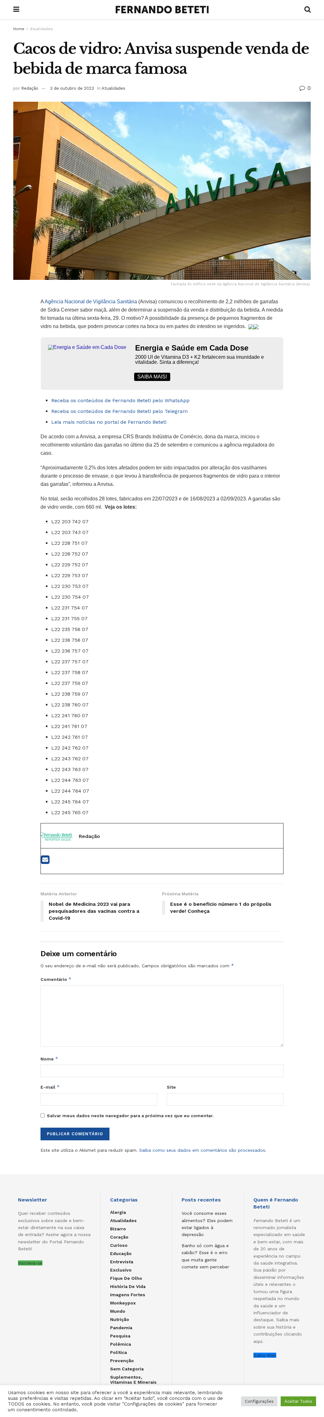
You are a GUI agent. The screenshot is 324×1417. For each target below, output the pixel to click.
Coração (119, 1237)
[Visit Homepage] (162, 9)
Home (18, 29)
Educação (121, 1253)
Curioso (119, 1245)
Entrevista (121, 1261)
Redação (29, 88)
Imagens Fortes (127, 1294)
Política (118, 1352)
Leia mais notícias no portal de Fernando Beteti (108, 422)
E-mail (50, 1087)
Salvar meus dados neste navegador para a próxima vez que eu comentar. (130, 1115)
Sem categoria (127, 1368)
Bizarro (118, 1228)
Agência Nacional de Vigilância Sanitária (91, 301)
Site (171, 1087)
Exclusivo (121, 1269)
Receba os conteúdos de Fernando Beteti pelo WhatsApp (120, 400)
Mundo (117, 1311)
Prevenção (122, 1360)
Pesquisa (120, 1335)
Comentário (56, 979)
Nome (49, 1059)
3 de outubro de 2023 (72, 88)
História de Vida (128, 1286)
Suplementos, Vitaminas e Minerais (133, 1380)
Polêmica (120, 1344)
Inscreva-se (30, 1263)
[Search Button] (307, 9)
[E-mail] (45, 862)
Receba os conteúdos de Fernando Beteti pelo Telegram (119, 411)
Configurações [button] (259, 1401)
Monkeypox (123, 1302)
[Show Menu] (16, 9)
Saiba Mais (264, 1355)
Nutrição (119, 1319)
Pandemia (121, 1327)
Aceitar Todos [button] (298, 1401)
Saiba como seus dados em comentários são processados (202, 1150)
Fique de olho (126, 1278)
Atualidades (41, 29)
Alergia (118, 1212)
